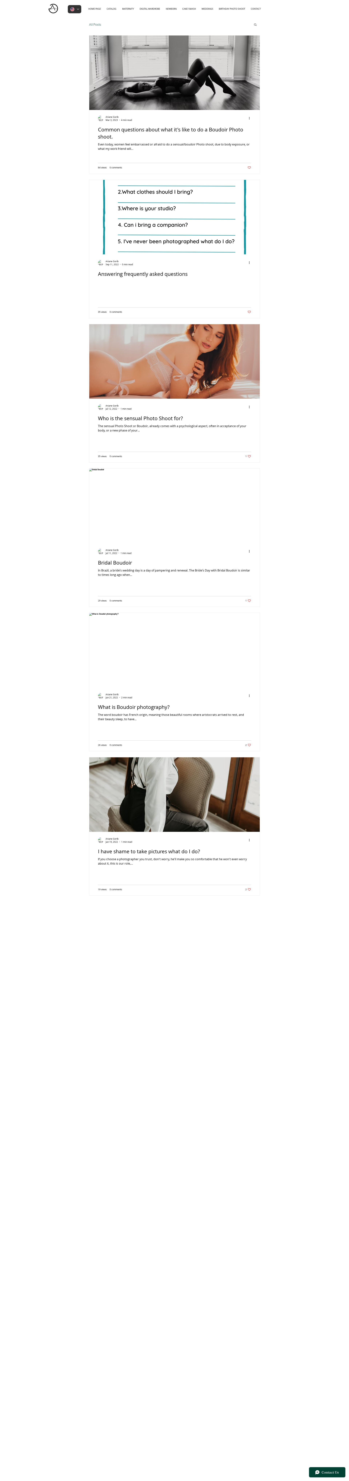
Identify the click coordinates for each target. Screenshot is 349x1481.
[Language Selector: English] (74, 9)
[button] (255, 25)
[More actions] (250, 118)
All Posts (95, 24)
